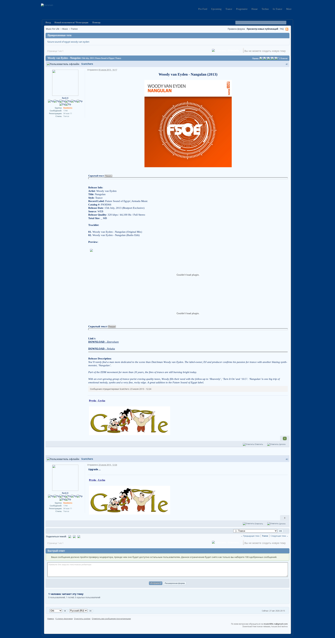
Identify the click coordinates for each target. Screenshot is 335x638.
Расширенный (289, 22)
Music (65, 28)
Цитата (281, 444)
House (254, 9)
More (288, 9)
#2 (287, 459)
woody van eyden (80, 41)
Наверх (50, 618)
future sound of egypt (58, 41)
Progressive (241, 9)
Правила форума (236, 28)
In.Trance (277, 9)
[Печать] (74, 536)
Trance (228, 9)
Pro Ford (202, 9)
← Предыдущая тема (250, 536)
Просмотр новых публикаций (262, 28)
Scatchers (87, 63)
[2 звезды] (265, 58)
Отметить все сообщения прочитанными (111, 618)
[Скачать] (78, 536)
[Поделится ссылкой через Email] (69, 536)
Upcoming (216, 9)
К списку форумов (64, 618)
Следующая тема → (279, 536)
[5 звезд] (277, 58)
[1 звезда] (261, 58)
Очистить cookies (82, 618)
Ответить (233, 50)
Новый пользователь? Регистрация (71, 22)
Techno (265, 9)
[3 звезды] (269, 58)
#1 (287, 64)
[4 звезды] (273, 58)
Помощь (96, 22)
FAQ (282, 28)
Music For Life (52, 28)
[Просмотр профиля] (65, 82)
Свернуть (286, 35)
